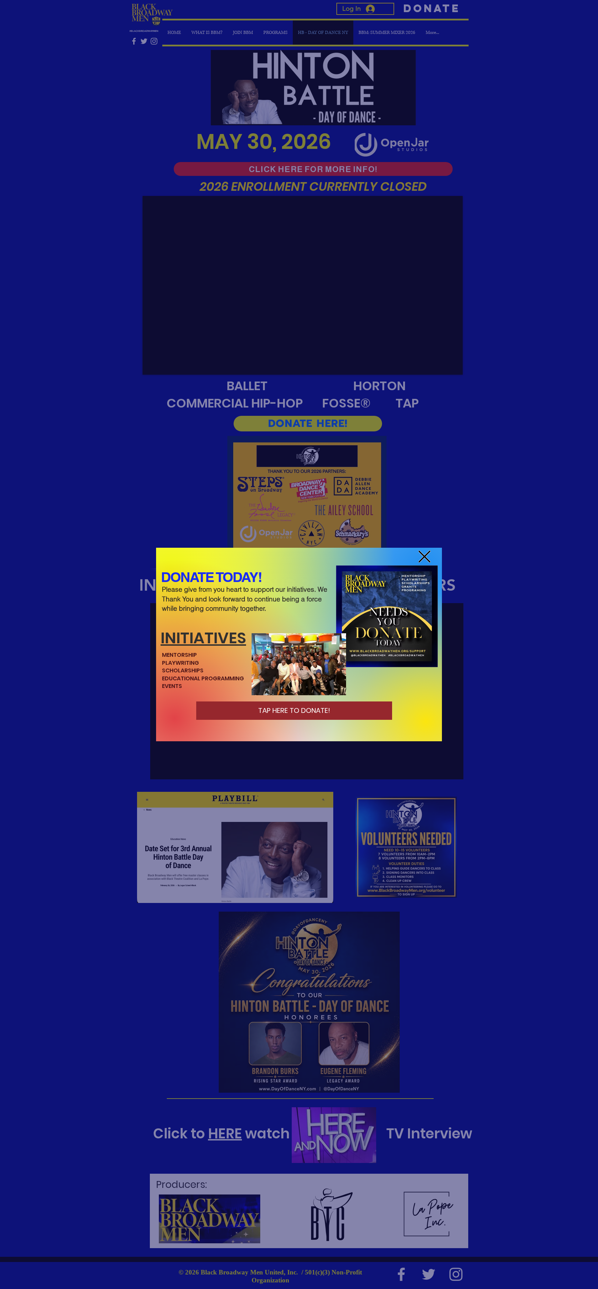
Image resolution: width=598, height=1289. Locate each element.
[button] (424, 556)
